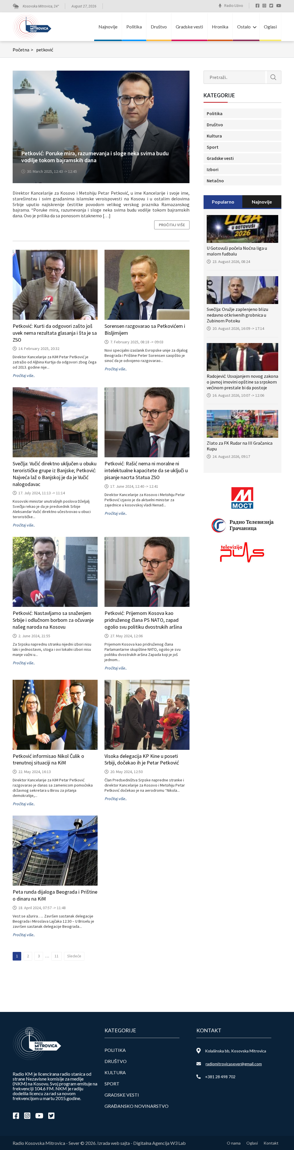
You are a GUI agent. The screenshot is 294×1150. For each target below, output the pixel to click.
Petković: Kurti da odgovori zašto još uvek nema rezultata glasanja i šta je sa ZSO (55, 333)
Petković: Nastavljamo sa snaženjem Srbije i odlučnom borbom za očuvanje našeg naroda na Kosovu (53, 620)
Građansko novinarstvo (137, 1106)
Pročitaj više (172, 224)
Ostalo (244, 26)
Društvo (159, 26)
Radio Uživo (233, 6)
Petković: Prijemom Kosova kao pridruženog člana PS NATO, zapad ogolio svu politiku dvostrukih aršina (143, 620)
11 (57, 956)
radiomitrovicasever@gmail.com (234, 1063)
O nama (234, 1143)
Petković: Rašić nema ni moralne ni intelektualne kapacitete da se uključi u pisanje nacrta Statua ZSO (146, 470)
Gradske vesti (189, 26)
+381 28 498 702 (220, 1076)
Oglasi (270, 26)
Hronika (220, 26)
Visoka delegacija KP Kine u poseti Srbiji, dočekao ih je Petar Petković (142, 759)
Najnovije (107, 26)
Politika (134, 26)
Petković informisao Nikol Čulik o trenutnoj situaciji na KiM (48, 759)
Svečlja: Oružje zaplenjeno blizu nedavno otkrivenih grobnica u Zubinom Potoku (237, 315)
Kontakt (271, 1143)
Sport (212, 147)
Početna (23, 50)
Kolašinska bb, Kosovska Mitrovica (235, 1050)
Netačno (215, 180)
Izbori (212, 169)
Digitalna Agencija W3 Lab (159, 1143)
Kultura (214, 135)
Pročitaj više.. (24, 375)
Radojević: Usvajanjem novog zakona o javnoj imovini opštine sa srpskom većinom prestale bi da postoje (242, 381)
